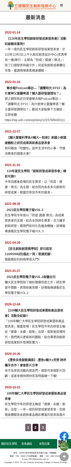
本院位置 (44, 443)
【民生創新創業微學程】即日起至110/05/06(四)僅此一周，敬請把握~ (28, 251)
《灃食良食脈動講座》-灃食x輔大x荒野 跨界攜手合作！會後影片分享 (35, 362)
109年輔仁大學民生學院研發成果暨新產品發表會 (35, 396)
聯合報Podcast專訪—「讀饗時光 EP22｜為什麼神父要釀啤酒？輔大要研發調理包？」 (35, 90)
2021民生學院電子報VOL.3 (25, 210)
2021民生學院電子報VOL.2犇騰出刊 (31, 277)
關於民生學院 (9, 443)
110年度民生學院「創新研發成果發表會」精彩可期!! (35, 173)
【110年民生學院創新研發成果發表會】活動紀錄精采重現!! (35, 41)
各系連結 (26, 443)
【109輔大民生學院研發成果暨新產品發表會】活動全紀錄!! (34, 313)
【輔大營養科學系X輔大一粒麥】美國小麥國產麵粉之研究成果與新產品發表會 (35, 140)
